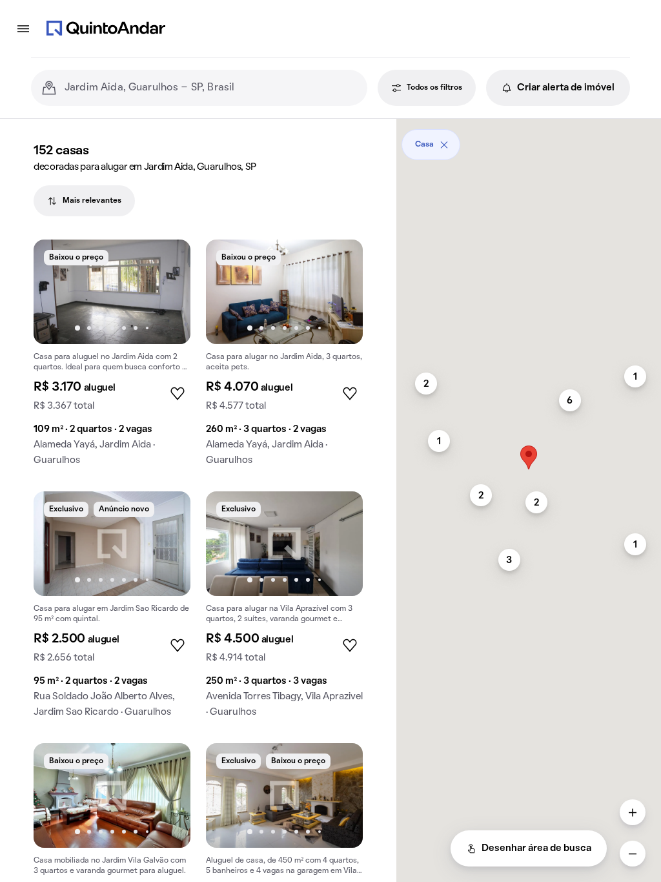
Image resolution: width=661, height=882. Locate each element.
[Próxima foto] (167, 292)
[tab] (84, 200)
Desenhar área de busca (536, 848)
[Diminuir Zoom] (633, 854)
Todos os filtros (434, 88)
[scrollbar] (528, 140)
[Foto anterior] (57, 292)
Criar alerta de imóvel (566, 87)
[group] (112, 358)
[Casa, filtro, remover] (444, 144)
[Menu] (23, 28)
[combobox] (211, 88)
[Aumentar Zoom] (633, 812)
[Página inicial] (105, 28)
